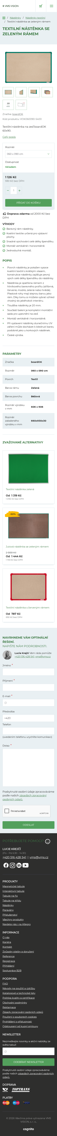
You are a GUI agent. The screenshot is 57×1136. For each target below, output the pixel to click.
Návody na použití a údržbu (19, 988)
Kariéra (7, 942)
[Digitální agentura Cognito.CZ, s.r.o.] (28, 1129)
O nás (6, 937)
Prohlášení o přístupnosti (17, 1021)
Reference (9, 956)
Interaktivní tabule (13, 891)
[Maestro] (18, 1102)
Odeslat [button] (28, 824)
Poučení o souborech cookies (20, 1016)
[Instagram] (13, 865)
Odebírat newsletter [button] (28, 1061)
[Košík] (41, 6)
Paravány (8, 910)
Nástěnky (15, 17)
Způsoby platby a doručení (18, 951)
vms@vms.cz (43, 656)
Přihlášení (8, 965)
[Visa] (28, 1102)
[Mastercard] (8, 1102)
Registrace (9, 961)
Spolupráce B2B (12, 970)
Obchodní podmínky (15, 1002)
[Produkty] (4, 17)
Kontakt (7, 946)
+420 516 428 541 (24, 656)
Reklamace (9, 1007)
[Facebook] (6, 865)
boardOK (17, 114)
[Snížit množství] (7, 190)
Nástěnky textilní (35, 17)
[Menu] (51, 6)
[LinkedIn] (19, 865)
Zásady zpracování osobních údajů (23, 1012)
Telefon (7, 724)
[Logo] (10, 6)
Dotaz (6, 745)
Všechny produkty (13, 919)
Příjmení (8, 680)
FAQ (5, 983)
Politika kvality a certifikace (19, 997)
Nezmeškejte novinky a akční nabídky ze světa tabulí (26, 1043)
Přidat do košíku (28, 202)
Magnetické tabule (14, 886)
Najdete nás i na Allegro (17, 924)
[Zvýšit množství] (19, 190)
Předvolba (9, 711)
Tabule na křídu (12, 900)
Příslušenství (10, 914)
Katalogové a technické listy (19, 993)
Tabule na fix (10, 895)
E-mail (6, 696)
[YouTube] (25, 865)
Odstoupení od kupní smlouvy (20, 1026)
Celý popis (9, 137)
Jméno (7, 665)
